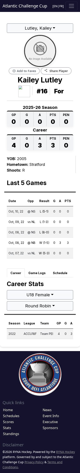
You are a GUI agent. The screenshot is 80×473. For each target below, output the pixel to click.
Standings (11, 433)
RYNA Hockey (65, 452)
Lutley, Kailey (38, 28)
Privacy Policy (34, 462)
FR (61, 6)
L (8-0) (44, 232)
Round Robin (38, 305)
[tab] (16, 272)
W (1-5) (44, 242)
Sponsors (50, 427)
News (47, 410)
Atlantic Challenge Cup (25, 6)
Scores (8, 421)
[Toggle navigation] (71, 6)
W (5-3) (44, 253)
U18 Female (38, 294)
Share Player (56, 70)
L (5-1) (44, 211)
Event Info (51, 416)
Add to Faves (24, 71)
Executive (50, 421)
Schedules (11, 416)
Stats (7, 427)
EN (56, 6)
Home (8, 410)
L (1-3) (44, 222)
